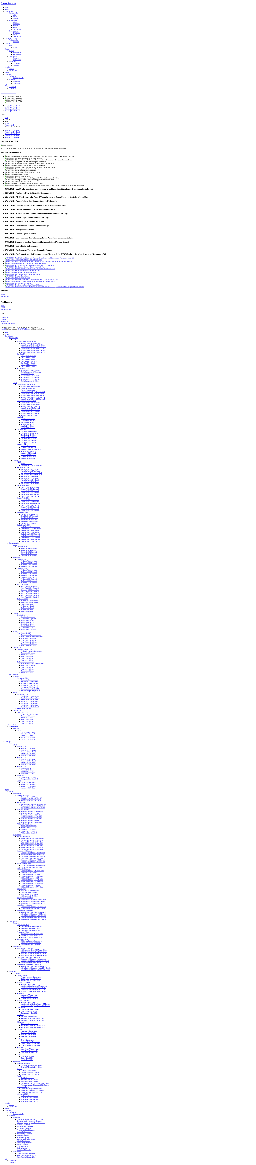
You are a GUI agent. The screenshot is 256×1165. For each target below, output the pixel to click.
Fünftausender (13, 40)
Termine (11, 69)
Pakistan (15, 18)
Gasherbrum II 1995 (23, 525)
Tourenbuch (12, 88)
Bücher (7, 72)
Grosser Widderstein (23, 1063)
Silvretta (19, 1069)
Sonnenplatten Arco (23, 809)
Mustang (19, 781)
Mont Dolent (21, 1047)
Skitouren (16, 58)
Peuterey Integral (22, 975)
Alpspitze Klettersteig (23, 836)
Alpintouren (16, 65)
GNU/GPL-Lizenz (24, 329)
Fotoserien (12, 79)
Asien (10, 45)
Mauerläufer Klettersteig (24, 905)
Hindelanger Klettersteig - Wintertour (28, 957)
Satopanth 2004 (22, 546)
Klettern (11, 51)
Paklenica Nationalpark (24, 824)
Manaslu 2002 (21, 444)
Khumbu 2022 (21, 766)
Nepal (15, 16)
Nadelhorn (20, 1015)
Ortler (18, 1038)
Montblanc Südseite (23, 1000)
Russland (16, 42)
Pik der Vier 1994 (22, 712)
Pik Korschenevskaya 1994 (25, 662)
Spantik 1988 (21, 615)
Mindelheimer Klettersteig (25, 910)
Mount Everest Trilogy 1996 (26, 384)
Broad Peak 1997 (22, 512)
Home (3, 294)
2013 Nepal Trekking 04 (12, 105)
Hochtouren (12, 61)
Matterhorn (20, 993)
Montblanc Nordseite (23, 982)
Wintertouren (13, 56)
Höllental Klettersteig (23, 869)
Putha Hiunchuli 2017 (24, 633)
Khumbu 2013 (9, 125)
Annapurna (20, 775)
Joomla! (3, 329)
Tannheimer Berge (22, 1087)
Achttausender (13, 13)
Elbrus (19, 730)
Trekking (7, 43)
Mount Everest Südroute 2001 (26, 401)
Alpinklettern (17, 52)
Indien (15, 22)
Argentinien (16, 33)
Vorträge (7, 67)
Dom (18, 1054)
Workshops (12, 76)
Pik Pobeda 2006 (22, 599)
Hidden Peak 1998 (23, 498)
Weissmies (20, 1029)
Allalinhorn (20, 1022)
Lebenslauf (12, 87)
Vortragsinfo (13, 70)
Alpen (7, 49)
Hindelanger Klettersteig (24, 851)
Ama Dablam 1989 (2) (24, 709)
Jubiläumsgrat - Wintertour (25, 948)
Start (6, 7)
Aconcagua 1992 (22, 678)
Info (6, 85)
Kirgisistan (16, 24)
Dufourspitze (21, 1007)
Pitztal (19, 1076)
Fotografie (8, 74)
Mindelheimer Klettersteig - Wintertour (29, 964)
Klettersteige (17, 54)
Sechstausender (13, 31)
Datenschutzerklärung (8, 323)
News (6, 9)
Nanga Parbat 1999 (23, 467)
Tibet (14, 15)
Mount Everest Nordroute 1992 (27, 341)
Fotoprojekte (17, 83)
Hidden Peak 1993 (23, 485)
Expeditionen (9, 11)
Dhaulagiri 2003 (22, 429)
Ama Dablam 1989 (23, 694)
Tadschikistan (17, 29)
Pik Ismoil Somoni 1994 (24, 649)
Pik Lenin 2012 (22, 559)
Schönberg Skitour (23, 939)
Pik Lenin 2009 (22, 568)
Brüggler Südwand (23, 795)
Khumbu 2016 (21, 757)
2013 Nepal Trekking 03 (12, 109)
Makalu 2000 (21, 417)
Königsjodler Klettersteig (25, 898)
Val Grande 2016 (22, 1094)
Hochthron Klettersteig (24, 863)
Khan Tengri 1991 (22, 584)
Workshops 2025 (18, 78)
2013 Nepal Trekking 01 (12, 111)
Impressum (4, 321)
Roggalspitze (21, 802)
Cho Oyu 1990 (21, 354)
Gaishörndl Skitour (23, 925)
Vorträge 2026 (5, 296)
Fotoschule (16, 81)
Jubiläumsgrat (21, 889)
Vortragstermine (6, 309)
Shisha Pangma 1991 (23, 368)
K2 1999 (19, 462)
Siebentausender (14, 20)
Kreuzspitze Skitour (23, 932)
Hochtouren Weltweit (11, 38)
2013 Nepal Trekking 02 (12, 107)
